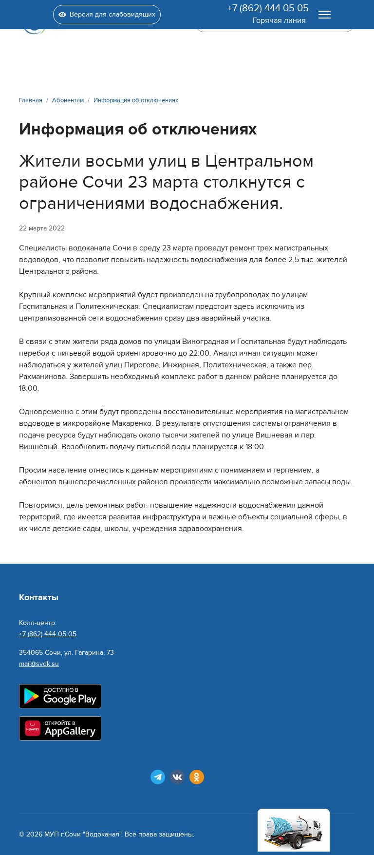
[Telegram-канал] (157, 777)
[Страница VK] (177, 777)
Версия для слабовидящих (112, 14)
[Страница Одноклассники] (196, 777)
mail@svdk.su (39, 664)
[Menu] (324, 14)
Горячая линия (279, 20)
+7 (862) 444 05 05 (268, 8)
